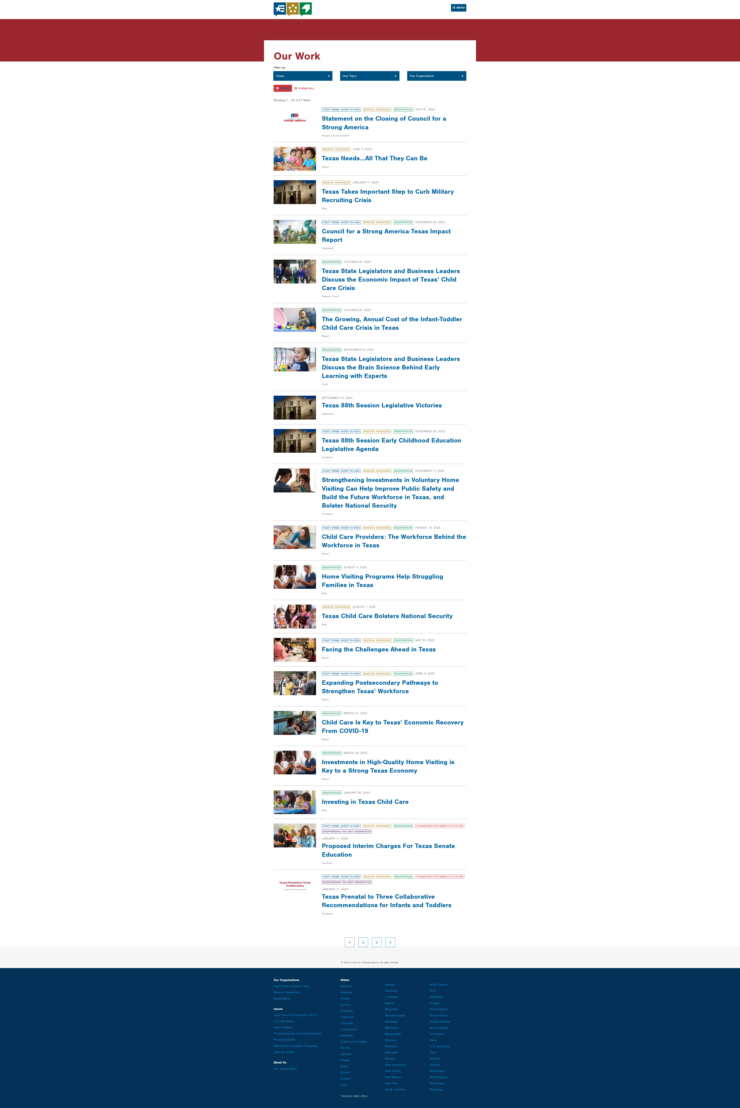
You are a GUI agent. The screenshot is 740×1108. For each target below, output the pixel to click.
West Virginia (438, 1077)
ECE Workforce (284, 1021)
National (346, 986)
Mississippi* (393, 1034)
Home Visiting (283, 1027)
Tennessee (437, 1034)
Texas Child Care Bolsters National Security (387, 616)
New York (391, 1083)
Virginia (435, 1065)
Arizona (346, 1005)
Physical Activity (284, 1040)
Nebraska (391, 1052)
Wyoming (436, 1089)
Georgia (346, 1054)
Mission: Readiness (377, 109)
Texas (284, 88)
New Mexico (393, 1077)
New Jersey (393, 1071)
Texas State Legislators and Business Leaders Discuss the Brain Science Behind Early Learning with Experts (391, 367)
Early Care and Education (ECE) (295, 1015)
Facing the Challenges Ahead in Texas (379, 649)
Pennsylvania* (439, 1009)
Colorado (347, 1023)
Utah (433, 1052)
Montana (391, 1046)
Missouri (391, 1040)
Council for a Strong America (293, 9)
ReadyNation (403, 109)
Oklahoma (436, 997)
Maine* (389, 1003)
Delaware (347, 1035)
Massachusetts (395, 1015)
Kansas (390, 985)
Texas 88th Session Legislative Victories (382, 405)
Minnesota (392, 1028)
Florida (345, 1048)
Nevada (390, 1059)
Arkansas (347, 1011)
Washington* (438, 1071)
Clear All (306, 88)
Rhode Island (438, 1015)
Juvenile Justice (284, 1052)
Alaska (345, 998)
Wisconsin (437, 1083)
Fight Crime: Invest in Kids (341, 109)
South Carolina (440, 1022)
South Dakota (439, 1028)
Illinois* (346, 1072)
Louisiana (391, 997)
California (347, 1017)
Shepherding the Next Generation (347, 831)
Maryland (391, 1009)
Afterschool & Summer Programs (295, 1046)
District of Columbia (354, 1042)
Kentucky (391, 991)
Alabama (346, 992)
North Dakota (438, 985)
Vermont (435, 1059)
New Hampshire (395, 1065)
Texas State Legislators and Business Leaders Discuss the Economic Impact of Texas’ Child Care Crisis (391, 279)
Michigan (391, 1022)
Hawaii (345, 1060)
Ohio (433, 991)
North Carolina (395, 1089)
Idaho (344, 1066)
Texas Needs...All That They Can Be (374, 158)
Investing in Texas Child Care (365, 802)
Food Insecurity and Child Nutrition (297, 1034)
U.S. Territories (440, 1046)
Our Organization (285, 1069)
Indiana (345, 1079)
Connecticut (349, 1029)
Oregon (435, 1003)
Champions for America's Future (439, 826)
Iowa (344, 1085)
